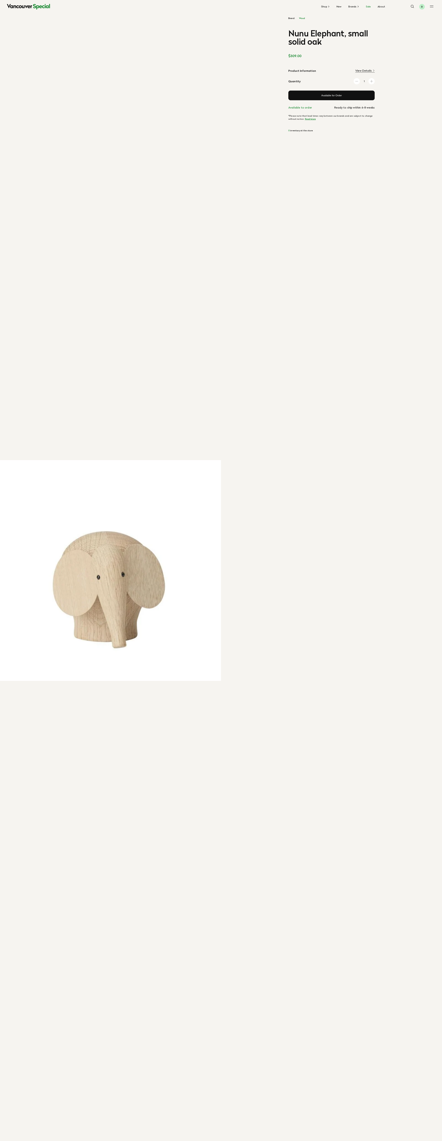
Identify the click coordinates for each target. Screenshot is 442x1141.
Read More (310, 118)
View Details (363, 70)
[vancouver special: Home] (28, 6)
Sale (368, 6)
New (339, 6)
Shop (324, 6)
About (381, 6)
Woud (302, 18)
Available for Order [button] (331, 95)
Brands (352, 6)
